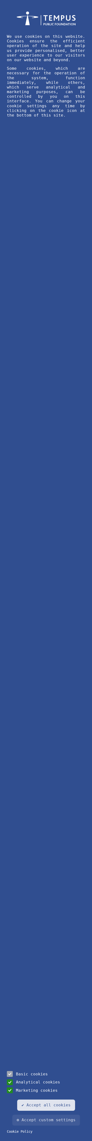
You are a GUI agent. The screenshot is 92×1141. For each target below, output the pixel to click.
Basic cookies (32, 1074)
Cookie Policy (19, 1131)
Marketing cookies (37, 1090)
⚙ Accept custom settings (46, 1120)
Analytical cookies (38, 1082)
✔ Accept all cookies (46, 1105)
